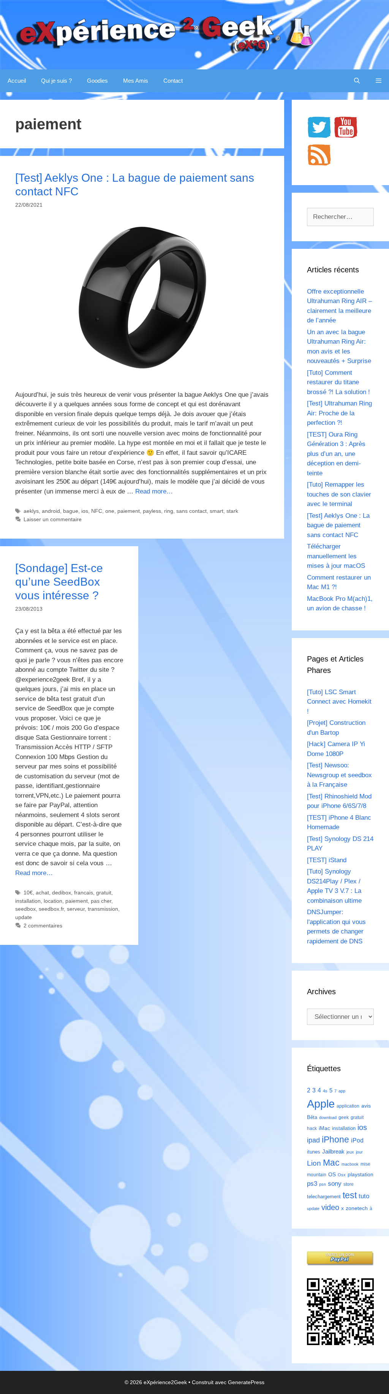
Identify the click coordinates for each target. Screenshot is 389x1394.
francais (83, 893)
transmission (103, 909)
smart (216, 511)
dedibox (61, 893)
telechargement (324, 1196)
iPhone (335, 1139)
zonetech (357, 1208)
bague (70, 511)
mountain (316, 1174)
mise (365, 1164)
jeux (350, 1152)
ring (168, 511)
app (341, 1091)
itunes (313, 1152)
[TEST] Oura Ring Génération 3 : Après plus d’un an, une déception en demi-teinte (336, 454)
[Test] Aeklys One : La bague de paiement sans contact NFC (338, 525)
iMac (324, 1128)
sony (335, 1183)
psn (322, 1184)
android (51, 511)
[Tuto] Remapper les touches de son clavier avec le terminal (339, 494)
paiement (128, 511)
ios (84, 511)
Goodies (97, 80)
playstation (360, 1174)
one (109, 511)
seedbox (25, 909)
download (328, 1117)
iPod (357, 1140)
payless (152, 511)
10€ (28, 893)
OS (332, 1174)
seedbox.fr (51, 909)
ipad (313, 1140)
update (23, 917)
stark (232, 511)
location (53, 901)
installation (28, 901)
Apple (321, 1103)
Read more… (154, 491)
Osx (342, 1174)
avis (366, 1106)
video (330, 1207)
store (348, 1184)
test (350, 1195)
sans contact (191, 511)
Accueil (17, 80)
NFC (96, 511)
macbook (350, 1164)
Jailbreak (333, 1151)
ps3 (312, 1183)
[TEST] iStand (326, 860)
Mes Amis (135, 80)
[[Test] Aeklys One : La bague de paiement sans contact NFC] (142, 372)
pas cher (101, 901)
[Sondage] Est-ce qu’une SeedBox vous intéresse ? (59, 582)
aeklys (31, 511)
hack (312, 1128)
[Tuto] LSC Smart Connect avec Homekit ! (339, 701)
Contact (173, 80)
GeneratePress (246, 1382)
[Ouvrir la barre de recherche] (357, 80)
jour (359, 1152)
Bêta (312, 1117)
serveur (76, 909)
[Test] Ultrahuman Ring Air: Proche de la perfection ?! (339, 413)
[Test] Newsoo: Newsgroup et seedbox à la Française (339, 775)
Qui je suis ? (56, 80)
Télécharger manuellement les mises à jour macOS (336, 556)
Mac (331, 1163)
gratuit (103, 893)
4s (325, 1091)
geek (343, 1117)
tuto (364, 1196)
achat (42, 893)
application (348, 1106)
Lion (314, 1163)
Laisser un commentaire (53, 519)
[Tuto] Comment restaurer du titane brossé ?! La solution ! (338, 382)
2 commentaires (43, 926)
